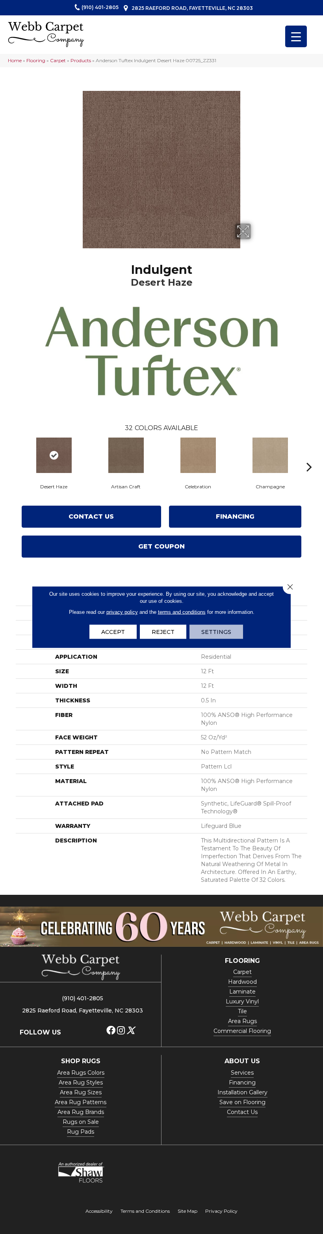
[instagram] (121, 1031)
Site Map (187, 1211)
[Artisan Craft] (126, 455)
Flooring (35, 60)
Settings (216, 631)
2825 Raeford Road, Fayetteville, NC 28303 (192, 8)
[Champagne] (270, 455)
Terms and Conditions (145, 1211)
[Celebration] (198, 455)
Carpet (58, 60)
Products (81, 60)
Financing (235, 516)
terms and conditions (182, 612)
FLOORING (242, 960)
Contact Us (91, 516)
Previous (14, 455)
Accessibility (99, 1211)
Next (309, 455)
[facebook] (110, 1031)
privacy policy (122, 612)
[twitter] (130, 1031)
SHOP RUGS (80, 1061)
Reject (163, 631)
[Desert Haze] (54, 455)
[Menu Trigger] (296, 36)
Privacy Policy (221, 1211)
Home (15, 60)
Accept (113, 631)
